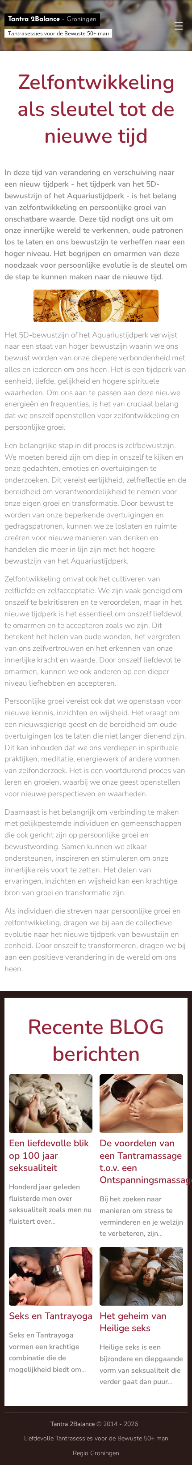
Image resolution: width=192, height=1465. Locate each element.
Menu (179, 25)
